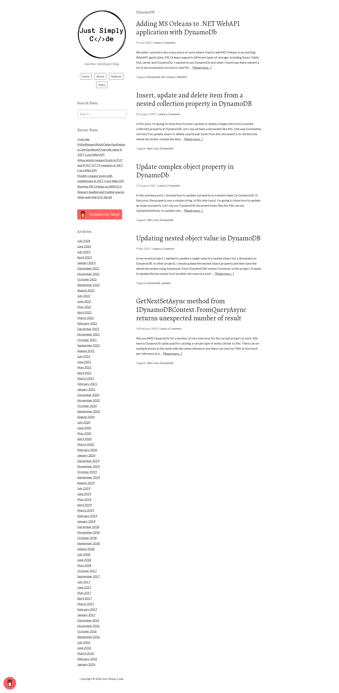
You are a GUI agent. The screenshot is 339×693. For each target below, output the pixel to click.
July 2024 (83, 241)
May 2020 (84, 433)
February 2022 (87, 323)
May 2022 (84, 307)
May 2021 (84, 367)
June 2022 (84, 301)
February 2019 (87, 516)
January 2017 (86, 615)
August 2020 (86, 417)
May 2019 (84, 499)
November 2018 (88, 532)
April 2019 (84, 505)
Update (166, 283)
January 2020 (86, 455)
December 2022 (88, 268)
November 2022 (88, 274)
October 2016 (87, 631)
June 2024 (84, 246)
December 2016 (88, 620)
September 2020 (88, 411)
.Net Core (153, 148)
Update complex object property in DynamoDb (185, 171)
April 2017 (84, 598)
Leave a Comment (165, 42)
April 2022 (84, 312)
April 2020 (84, 439)
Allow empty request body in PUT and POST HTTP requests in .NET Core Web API (100, 165)
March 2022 (85, 318)
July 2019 (83, 488)
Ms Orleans (168, 77)
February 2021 (87, 384)
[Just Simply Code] (101, 56)
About (100, 76)
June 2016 (84, 648)
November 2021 (88, 334)
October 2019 (87, 472)
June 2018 (84, 560)
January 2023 (86, 263)
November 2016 (88, 626)
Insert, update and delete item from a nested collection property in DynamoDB (194, 99)
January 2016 (86, 664)
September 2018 (88, 543)
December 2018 (88, 527)
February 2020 (87, 450)
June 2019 (84, 494)
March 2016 (85, 653)
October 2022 (87, 279)
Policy (102, 84)
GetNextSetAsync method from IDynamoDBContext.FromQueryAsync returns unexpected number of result (191, 309)
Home (85, 76)
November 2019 (88, 466)
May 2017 (84, 593)
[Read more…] (202, 67)
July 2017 (83, 582)
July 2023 (83, 252)
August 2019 (86, 483)
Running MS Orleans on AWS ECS (99, 186)
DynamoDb (153, 77)
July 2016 (83, 642)
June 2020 (84, 428)
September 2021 (88, 345)
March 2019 (85, 510)
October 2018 (87, 538)
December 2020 (88, 395)
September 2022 (88, 285)
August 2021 (86, 351)
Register (116, 76)
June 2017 (84, 587)
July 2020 (83, 422)
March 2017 (85, 604)
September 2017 (88, 576)
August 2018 (86, 549)
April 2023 (84, 257)
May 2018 (84, 565)
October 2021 (87, 340)
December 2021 (88, 329)
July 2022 (83, 296)
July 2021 (83, 356)
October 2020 (87, 406)
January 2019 (86, 521)
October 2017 (87, 571)
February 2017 (87, 609)
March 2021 (85, 378)
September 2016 (88, 637)
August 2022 (86, 290)
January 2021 (86, 389)
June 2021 (84, 362)
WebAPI (182, 77)
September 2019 (88, 477)
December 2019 (88, 461)
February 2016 (87, 659)
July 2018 (83, 554)
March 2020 (85, 444)
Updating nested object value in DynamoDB (198, 238)
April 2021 (84, 373)
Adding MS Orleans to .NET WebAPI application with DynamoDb (188, 28)
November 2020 (88, 400)
